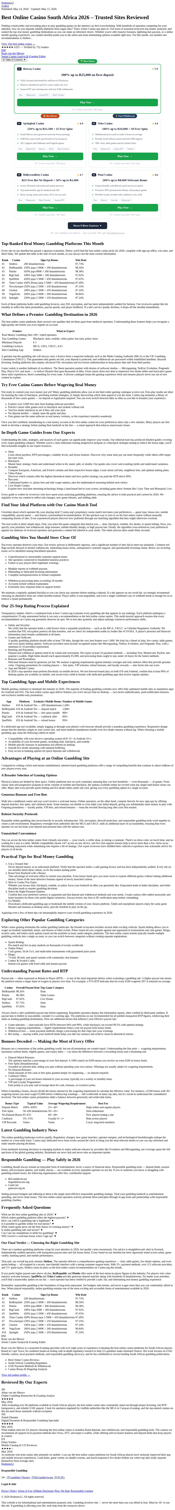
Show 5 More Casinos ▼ (87, 225)
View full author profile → (15, 1374)
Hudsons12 (7, 2)
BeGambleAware (42, 1477)
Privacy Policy (9, 1490)
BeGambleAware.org (115, 233)
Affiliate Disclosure (43, 1490)
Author (5, 5)
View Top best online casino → (18, 43)
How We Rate (62, 1490)
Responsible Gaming (82, 1490)
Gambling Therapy (18, 1477)
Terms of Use (25, 1490)
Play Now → (87, 102)
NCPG (59, 1477)
